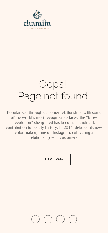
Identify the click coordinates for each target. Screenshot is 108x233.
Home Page (54, 159)
